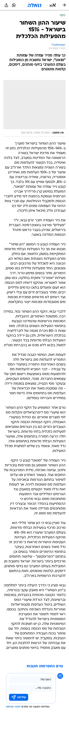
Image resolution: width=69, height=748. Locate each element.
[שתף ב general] (6, 5)
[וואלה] (34, 5)
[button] (53, 5)
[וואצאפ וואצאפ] (14, 5)
